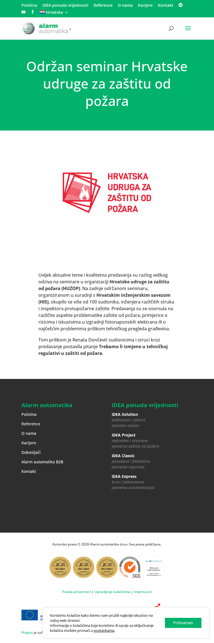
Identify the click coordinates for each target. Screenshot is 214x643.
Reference (103, 5)
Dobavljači (31, 452)
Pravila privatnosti (76, 591)
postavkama (104, 630)
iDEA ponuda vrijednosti (65, 5)
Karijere (145, 5)
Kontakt (165, 5)
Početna (29, 5)
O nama (125, 5)
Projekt (27, 632)
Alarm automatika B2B (42, 461)
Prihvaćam (183, 622)
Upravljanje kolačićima (112, 591)
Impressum (143, 591)
